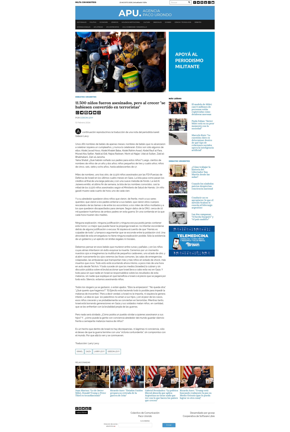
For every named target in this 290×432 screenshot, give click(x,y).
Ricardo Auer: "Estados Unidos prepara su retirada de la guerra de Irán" (126, 393)
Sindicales (157, 22)
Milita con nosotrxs (85, 2)
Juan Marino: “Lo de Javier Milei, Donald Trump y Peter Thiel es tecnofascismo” (90, 393)
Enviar (169, 425)
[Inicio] (145, 13)
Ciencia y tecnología (183, 22)
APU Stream (98, 27)
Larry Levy (99, 351)
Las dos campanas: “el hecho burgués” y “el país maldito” (202, 217)
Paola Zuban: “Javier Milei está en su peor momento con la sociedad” (203, 125)
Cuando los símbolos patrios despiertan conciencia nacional (203, 186)
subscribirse (81, 412)
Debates (198, 22)
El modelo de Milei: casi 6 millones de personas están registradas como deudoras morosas (202, 109)
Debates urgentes (85, 97)
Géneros (114, 22)
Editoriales (81, 22)
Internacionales (83, 27)
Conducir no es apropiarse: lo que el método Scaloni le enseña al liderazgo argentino (202, 202)
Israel (80, 351)
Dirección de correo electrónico (111, 425)
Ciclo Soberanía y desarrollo (134, 27)
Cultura (146, 22)
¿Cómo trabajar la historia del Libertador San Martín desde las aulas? (201, 171)
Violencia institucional (131, 22)
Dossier (168, 22)
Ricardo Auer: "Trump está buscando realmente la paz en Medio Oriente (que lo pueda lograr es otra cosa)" (195, 394)
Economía (104, 22)
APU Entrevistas (112, 27)
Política (93, 22)
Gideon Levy (86, 118)
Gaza (88, 351)
